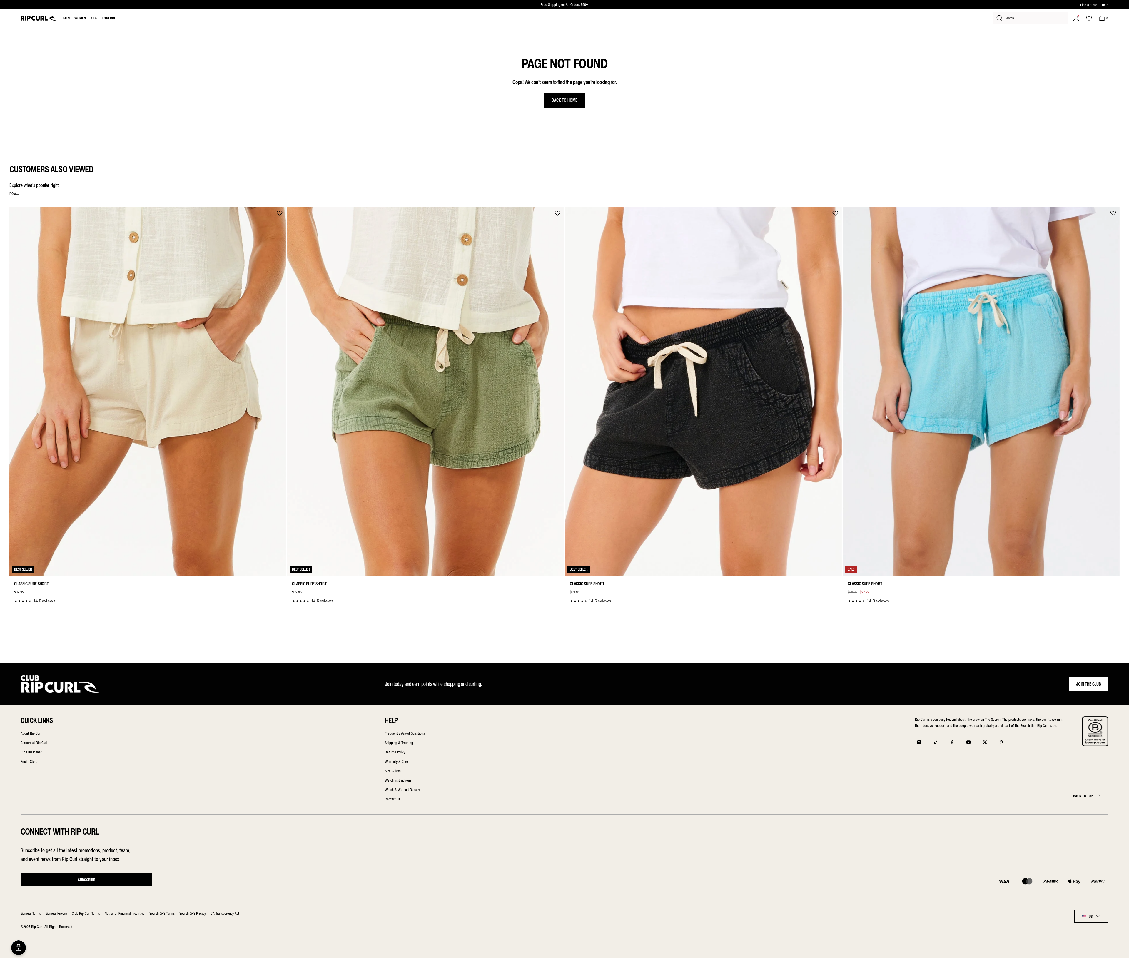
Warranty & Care (396, 761)
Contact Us (392, 799)
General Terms (31, 913)
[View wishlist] (1089, 18)
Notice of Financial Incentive (125, 913)
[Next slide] (1113, 403)
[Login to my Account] (1076, 18)
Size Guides (393, 771)
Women (80, 18)
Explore (109, 18)
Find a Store (1088, 5)
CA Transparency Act (225, 913)
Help (1105, 5)
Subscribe (86, 880)
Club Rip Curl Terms (86, 913)
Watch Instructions (398, 780)
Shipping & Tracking (399, 743)
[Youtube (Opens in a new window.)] (968, 742)
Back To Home (564, 100)
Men (66, 18)
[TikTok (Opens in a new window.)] (935, 742)
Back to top (1083, 796)
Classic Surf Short (31, 584)
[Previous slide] (15, 403)
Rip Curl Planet (31, 752)
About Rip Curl (31, 733)
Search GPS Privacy (192, 913)
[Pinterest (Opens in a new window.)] (1001, 742)
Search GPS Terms (162, 913)
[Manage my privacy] (18, 947)
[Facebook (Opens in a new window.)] (952, 742)
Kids (94, 18)
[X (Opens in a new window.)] (984, 742)
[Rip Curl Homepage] (38, 18)
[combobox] (1091, 916)
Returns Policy (395, 752)
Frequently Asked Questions (405, 733)
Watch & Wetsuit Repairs (402, 790)
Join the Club (1088, 684)
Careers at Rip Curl (34, 743)
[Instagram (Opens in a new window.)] (919, 742)
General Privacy (56, 913)
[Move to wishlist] (280, 213)
